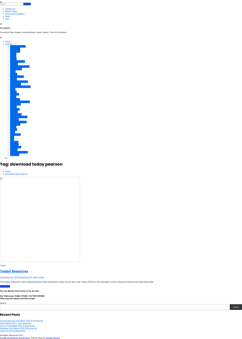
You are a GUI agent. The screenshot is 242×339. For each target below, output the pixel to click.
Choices (13, 74)
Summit (13, 107)
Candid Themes (53, 337)
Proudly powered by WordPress (14, 337)
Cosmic (13, 59)
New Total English (18, 122)
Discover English (17, 61)
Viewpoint (14, 154)
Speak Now (15, 134)
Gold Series (15, 51)
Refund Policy (11, 11)
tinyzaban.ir (5, 27)
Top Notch (15, 109)
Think (12, 132)
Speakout (14, 144)
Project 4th (15, 49)
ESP (12, 139)
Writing (13, 91)
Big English (15, 99)
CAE (12, 137)
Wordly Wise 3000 (18, 117)
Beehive (14, 149)
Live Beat (14, 119)
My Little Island (17, 76)
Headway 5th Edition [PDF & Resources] (18, 328)
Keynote (14, 112)
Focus (12, 89)
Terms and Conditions (15, 13)
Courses (8, 44)
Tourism (13, 129)
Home (7, 41)
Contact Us (10, 8)
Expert (13, 56)
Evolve (13, 127)
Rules (7, 16)
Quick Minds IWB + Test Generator (16, 323)
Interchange (15, 84)
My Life (13, 79)
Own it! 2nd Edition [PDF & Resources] (17, 325)
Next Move (15, 124)
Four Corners (16, 114)
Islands (13, 54)
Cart (7, 18)
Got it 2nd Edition (18, 46)
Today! (13, 97)
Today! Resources (14, 271)
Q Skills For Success (19, 152)
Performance (16, 69)
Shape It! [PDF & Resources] (13, 330)
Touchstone (15, 104)
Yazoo (13, 71)
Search (3, 303)
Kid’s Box (14, 142)
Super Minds (15, 147)
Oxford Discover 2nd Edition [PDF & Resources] (21, 320)
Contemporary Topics (19, 66)
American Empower (19, 81)
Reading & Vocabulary (20, 102)
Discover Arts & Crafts (20, 86)
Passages (14, 94)
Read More (5, 286)
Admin (41, 277)
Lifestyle (14, 64)
